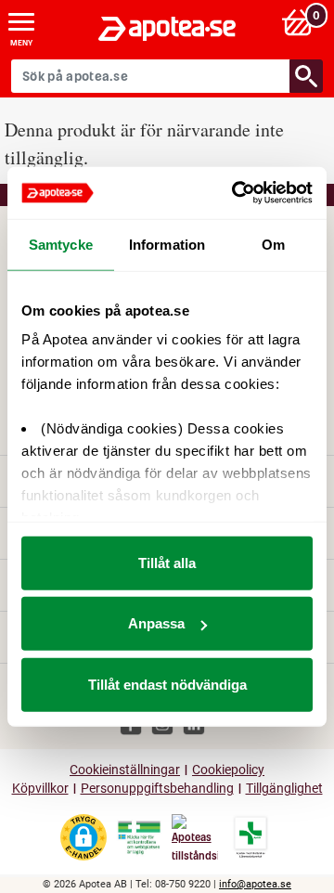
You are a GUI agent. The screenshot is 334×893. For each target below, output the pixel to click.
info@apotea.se (255, 884)
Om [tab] (273, 244)
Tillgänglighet (284, 789)
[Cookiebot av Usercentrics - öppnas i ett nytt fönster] (236, 193)
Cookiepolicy (228, 770)
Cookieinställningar (125, 770)
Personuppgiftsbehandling (157, 789)
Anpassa (156, 623)
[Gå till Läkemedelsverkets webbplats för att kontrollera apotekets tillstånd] (139, 838)
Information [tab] (167, 244)
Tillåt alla (167, 562)
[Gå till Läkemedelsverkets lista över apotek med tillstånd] (251, 837)
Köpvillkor (40, 789)
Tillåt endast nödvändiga (167, 684)
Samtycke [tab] (61, 244)
